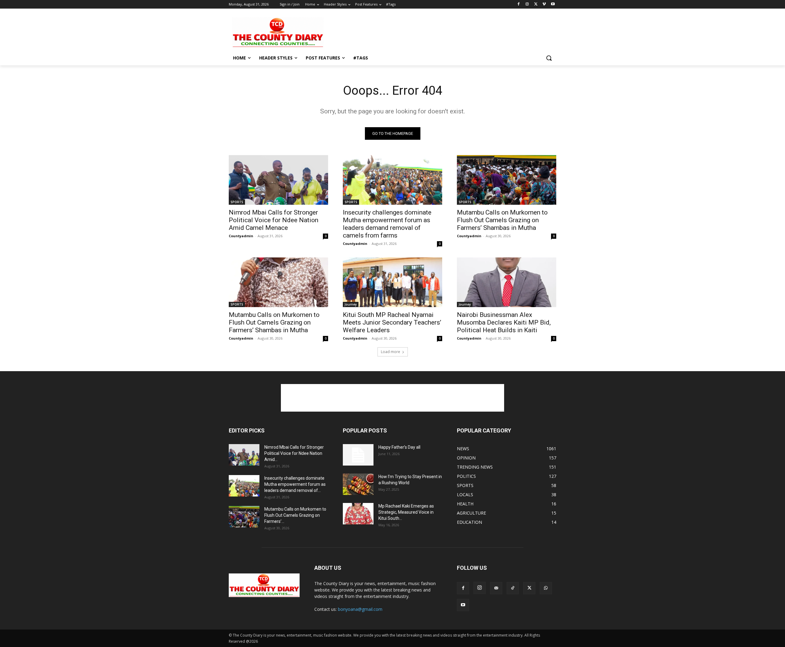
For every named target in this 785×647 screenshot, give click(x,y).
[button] (549, 58)
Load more (390, 351)
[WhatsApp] (546, 588)
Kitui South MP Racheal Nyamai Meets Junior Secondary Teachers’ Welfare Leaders (392, 322)
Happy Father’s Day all (399, 447)
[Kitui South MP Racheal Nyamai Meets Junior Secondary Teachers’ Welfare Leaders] (392, 282)
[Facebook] (518, 4)
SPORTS (237, 202)
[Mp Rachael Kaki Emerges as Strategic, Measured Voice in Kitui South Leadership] (358, 513)
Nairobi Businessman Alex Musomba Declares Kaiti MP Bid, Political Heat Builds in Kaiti (504, 322)
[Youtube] (552, 4)
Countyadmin (241, 236)
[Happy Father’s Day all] (358, 455)
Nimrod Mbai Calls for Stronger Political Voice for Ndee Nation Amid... (294, 453)
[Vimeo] (544, 4)
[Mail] (496, 588)
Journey (351, 304)
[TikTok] (513, 588)
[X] (535, 4)
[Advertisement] (438, 32)
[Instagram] (527, 4)
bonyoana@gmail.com (360, 609)
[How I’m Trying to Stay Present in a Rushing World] (358, 484)
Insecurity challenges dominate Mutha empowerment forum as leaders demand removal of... (295, 484)
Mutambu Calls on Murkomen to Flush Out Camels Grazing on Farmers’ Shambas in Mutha (502, 220)
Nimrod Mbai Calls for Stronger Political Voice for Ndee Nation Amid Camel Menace (273, 220)
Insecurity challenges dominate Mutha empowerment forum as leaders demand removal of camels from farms (387, 224)
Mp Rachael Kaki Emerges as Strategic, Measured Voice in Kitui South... (406, 512)
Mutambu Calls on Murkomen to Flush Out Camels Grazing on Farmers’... (295, 515)
